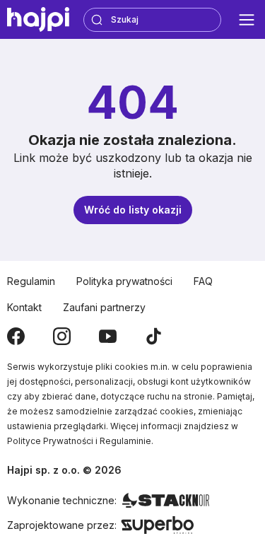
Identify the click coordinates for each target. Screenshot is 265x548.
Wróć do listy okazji (133, 210)
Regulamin (31, 281)
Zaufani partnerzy (104, 307)
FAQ (203, 281)
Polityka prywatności (124, 281)
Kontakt (24, 307)
